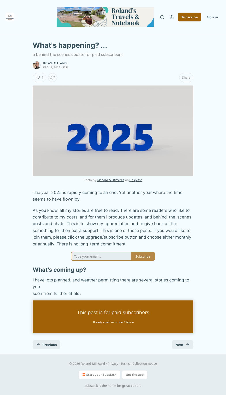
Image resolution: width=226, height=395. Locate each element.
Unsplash (135, 180)
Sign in (212, 17)
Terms (125, 363)
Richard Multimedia (110, 180)
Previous (49, 344)
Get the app (135, 374)
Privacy (113, 363)
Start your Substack (101, 374)
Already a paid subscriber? (113, 322)
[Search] (162, 17)
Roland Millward (55, 63)
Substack (91, 386)
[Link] (26, 269)
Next (179, 344)
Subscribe (189, 17)
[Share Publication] (171, 17)
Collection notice (144, 363)
